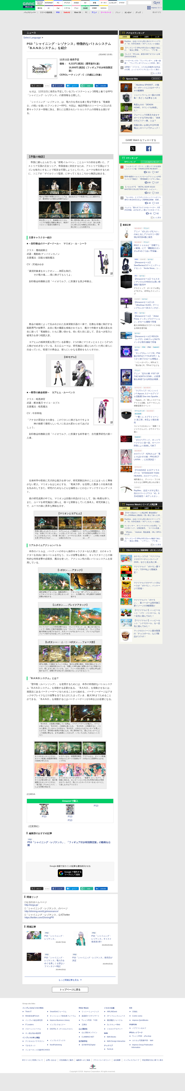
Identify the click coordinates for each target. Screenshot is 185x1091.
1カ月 (157, 37)
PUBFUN (133, 1025)
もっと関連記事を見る (69, 980)
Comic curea (137, 1016)
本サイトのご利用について (32, 1060)
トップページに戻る (70, 989)
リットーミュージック (90, 1012)
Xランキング (132, 158)
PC (86, 12)
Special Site (132, 79)
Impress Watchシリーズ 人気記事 (141, 504)
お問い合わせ (51, 1060)
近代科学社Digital (88, 1045)
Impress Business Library (60, 1020)
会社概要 (117, 1060)
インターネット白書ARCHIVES (37, 1050)
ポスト (38, 86)
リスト (47, 86)
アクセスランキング (135, 33)
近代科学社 (83, 1041)
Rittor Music (84, 1008)
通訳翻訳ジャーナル (115, 1020)
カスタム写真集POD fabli (142, 1040)
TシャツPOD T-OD (89, 1020)
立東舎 (84, 1025)
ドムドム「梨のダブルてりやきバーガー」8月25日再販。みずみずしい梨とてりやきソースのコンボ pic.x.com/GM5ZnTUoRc (142, 210)
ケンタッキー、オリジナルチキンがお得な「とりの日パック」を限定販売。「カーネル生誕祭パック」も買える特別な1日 (142, 528)
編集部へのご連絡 (83, 1060)
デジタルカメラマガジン (34, 1041)
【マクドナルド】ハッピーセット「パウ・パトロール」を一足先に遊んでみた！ (147, 613)
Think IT (28, 1012)
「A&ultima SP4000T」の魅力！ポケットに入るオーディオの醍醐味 (147, 88)
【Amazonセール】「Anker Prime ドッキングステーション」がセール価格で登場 (147, 319)
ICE (130, 1008)
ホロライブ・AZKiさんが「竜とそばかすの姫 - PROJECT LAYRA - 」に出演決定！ (147, 457)
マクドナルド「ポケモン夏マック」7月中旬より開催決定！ (147, 569)
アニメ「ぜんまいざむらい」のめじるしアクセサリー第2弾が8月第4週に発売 (147, 234)
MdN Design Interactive (116, 1041)
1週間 (146, 37)
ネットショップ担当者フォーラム (63, 1016)
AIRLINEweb (112, 1012)
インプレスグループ (131, 1060)
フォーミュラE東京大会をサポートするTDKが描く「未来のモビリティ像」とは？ (147, 118)
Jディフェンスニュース (116, 1016)
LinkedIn (103, 86)
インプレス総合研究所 (34, 1020)
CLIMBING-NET (88, 1037)
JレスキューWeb (113, 1025)
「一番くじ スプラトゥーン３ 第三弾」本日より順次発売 (146, 420)
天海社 (134, 1012)
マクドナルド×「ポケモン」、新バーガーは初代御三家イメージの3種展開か (147, 603)
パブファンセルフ (139, 1028)
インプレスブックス (57, 1040)
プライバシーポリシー (102, 1060)
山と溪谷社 (83, 1029)
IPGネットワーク (136, 1033)
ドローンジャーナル (33, 1029)
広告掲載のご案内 (66, 1060)
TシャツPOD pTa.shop (141, 1036)
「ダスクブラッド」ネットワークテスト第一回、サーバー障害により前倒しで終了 (147, 443)
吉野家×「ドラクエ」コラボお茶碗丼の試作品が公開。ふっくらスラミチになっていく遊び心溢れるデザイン (142, 69)
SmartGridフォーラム (58, 1012)
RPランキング (130, 162)
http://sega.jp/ (31, 905)
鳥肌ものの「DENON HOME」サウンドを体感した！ (146, 107)
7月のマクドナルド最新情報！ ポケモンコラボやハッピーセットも (144, 551)
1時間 (124, 37)
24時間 (135, 37)
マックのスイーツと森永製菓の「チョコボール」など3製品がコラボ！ (147, 633)
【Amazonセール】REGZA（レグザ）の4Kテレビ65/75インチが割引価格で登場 (147, 339)
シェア (59, 86)
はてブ (74, 86)
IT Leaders (29, 1025)
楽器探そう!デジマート (90, 1016)
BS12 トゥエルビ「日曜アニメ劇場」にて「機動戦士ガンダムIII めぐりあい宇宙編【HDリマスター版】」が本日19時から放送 (147, 251)
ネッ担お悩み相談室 (33, 1033)
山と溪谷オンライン (89, 1033)
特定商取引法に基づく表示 (152, 1060)
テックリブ (108, 1046)
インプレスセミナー (57, 1025)
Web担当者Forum (32, 1016)
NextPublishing (56, 1045)
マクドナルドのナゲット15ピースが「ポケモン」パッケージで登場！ (147, 586)
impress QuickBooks (140, 1020)
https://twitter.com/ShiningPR (39, 917)
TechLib (110, 1049)
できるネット (30, 1046)
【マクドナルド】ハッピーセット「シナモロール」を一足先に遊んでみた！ (147, 623)
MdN (106, 1033)
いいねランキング (152, 162)
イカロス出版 (109, 1008)
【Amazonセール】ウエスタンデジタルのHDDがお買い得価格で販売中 (147, 282)
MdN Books (111, 1037)
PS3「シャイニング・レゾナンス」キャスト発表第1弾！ (101, 939)
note (88, 86)
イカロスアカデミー (115, 1029)
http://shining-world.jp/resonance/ (41, 911)
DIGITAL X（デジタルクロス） (62, 1029)
